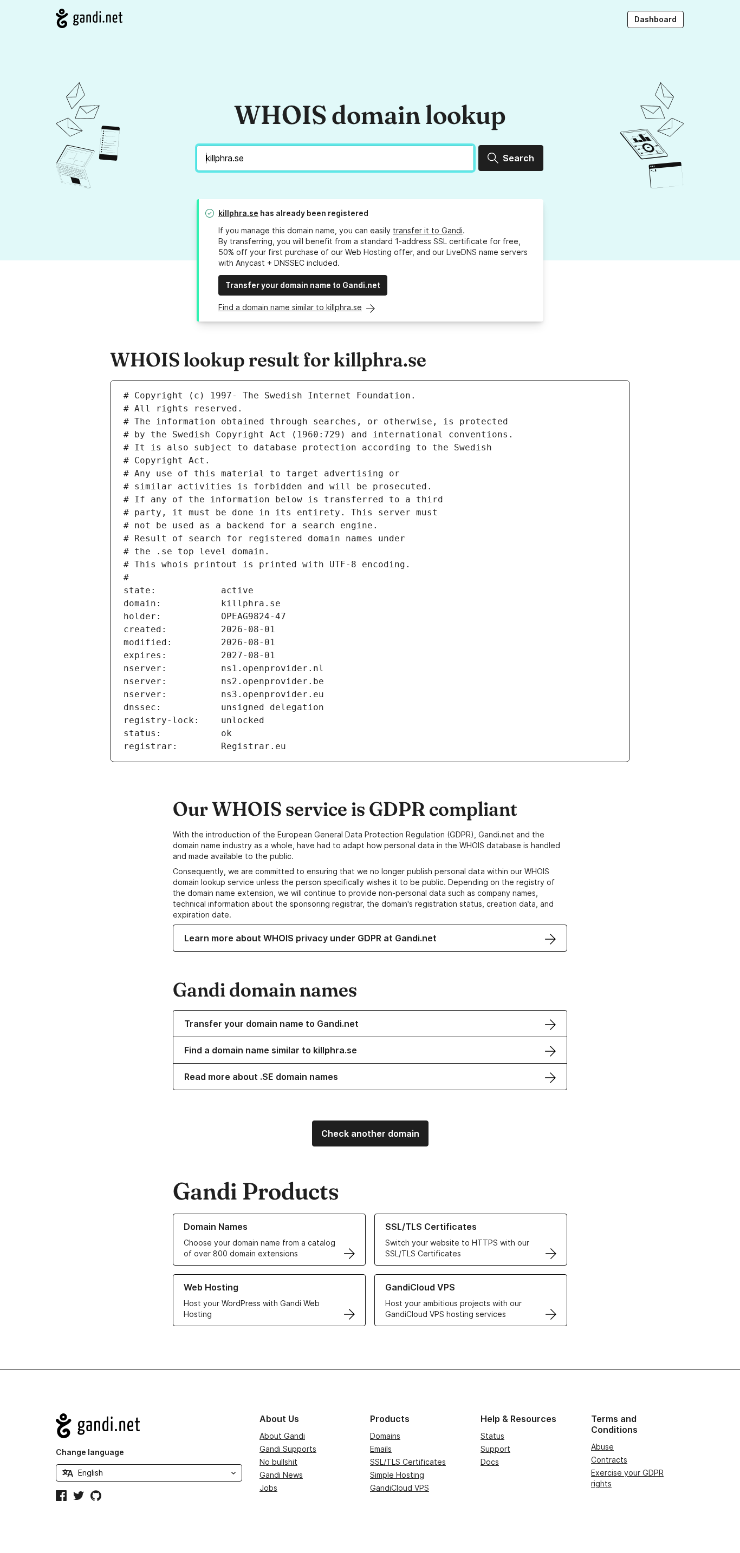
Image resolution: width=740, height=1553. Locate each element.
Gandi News (281, 1474)
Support (495, 1448)
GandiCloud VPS (399, 1487)
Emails (381, 1448)
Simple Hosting (397, 1474)
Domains (385, 1435)
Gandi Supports (287, 1448)
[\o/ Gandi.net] (149, 1425)
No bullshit (278, 1461)
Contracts (609, 1459)
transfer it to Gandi (428, 230)
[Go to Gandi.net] (89, 18)
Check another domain (370, 1133)
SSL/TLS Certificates (408, 1461)
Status (492, 1435)
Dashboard (655, 19)
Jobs (268, 1487)
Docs (490, 1461)
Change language (90, 1452)
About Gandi (282, 1435)
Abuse (602, 1446)
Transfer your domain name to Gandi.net (302, 285)
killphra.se (238, 213)
